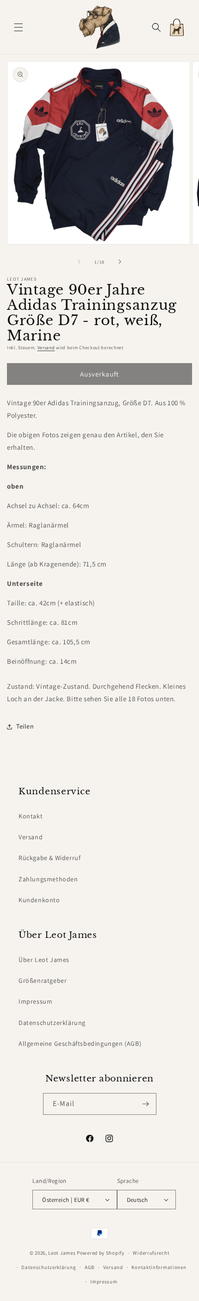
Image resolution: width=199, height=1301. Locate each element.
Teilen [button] (25, 726)
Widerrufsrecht (151, 1253)
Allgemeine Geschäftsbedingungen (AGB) (80, 1043)
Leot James (61, 1253)
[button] (18, 27)
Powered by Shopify (100, 1253)
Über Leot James (44, 959)
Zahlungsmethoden (48, 879)
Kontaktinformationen (158, 1267)
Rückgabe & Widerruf (50, 858)
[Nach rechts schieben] (120, 261)
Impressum (35, 1001)
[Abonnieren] (146, 1104)
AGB (89, 1267)
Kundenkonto (39, 900)
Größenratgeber (43, 980)
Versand (46, 348)
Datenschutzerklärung (52, 1022)
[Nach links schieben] (79, 261)
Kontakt (31, 816)
